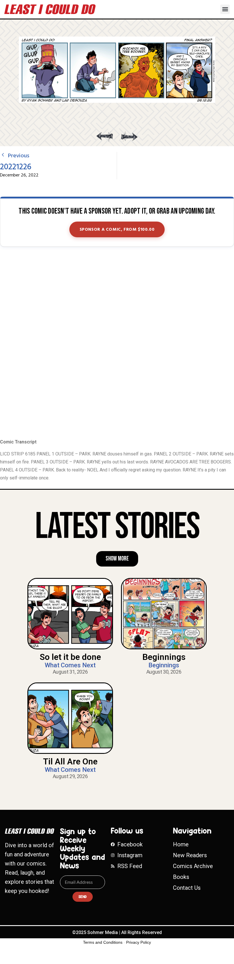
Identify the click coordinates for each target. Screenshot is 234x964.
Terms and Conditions (102, 942)
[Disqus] (117, 343)
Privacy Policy (138, 942)
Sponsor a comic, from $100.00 (117, 229)
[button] (225, 9)
